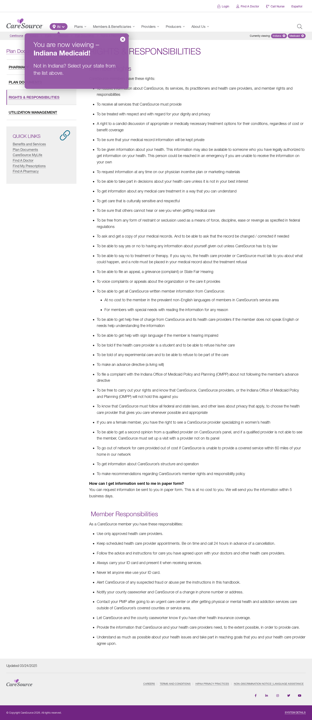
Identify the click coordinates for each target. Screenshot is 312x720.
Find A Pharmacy (26, 171)
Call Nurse (278, 6)
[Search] (300, 26)
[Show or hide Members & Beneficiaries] (135, 26)
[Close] (123, 39)
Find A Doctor (250, 6)
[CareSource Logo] (24, 22)
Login (225, 6)
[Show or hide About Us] (209, 26)
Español (296, 6)
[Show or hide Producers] (185, 26)
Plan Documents (25, 149)
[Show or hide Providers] (159, 26)
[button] (58, 26)
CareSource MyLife (27, 155)
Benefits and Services (29, 144)
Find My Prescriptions (29, 166)
